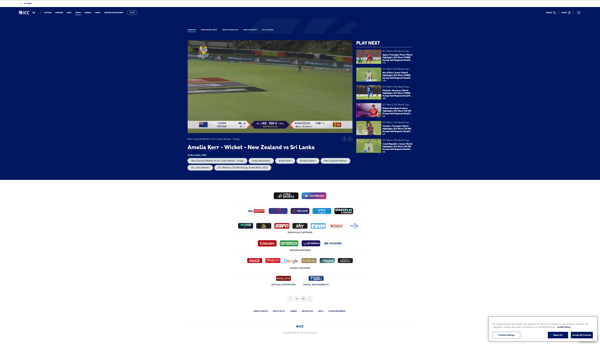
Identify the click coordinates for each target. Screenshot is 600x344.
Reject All (558, 335)
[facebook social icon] (290, 298)
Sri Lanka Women (200, 167)
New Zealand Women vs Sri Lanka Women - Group (217, 160)
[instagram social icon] (303, 298)
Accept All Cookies (581, 335)
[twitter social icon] (309, 298)
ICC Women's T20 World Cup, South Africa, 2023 (243, 167)
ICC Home (28, 4)
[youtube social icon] (296, 298)
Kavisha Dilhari (308, 160)
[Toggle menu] (578, 12)
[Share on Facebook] (344, 139)
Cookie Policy (564, 327)
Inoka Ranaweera (261, 160)
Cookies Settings (506, 335)
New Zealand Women (335, 160)
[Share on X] (350, 139)
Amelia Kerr (285, 160)
